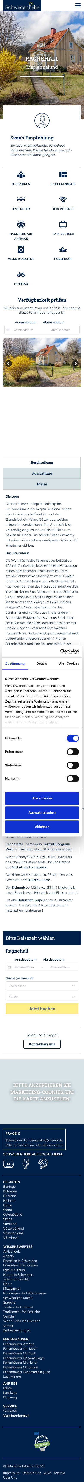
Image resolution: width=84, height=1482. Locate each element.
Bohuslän (10, 1191)
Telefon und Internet (18, 1307)
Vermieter (10, 1411)
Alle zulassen (42, 798)
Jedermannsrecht (15, 1279)
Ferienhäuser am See (18, 1344)
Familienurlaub (14, 1270)
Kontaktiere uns (42, 1044)
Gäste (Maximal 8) (19, 978)
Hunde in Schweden (18, 1274)
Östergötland (12, 1214)
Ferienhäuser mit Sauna (20, 1367)
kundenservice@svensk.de (43, 1140)
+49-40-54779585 (49, 1145)
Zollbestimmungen (16, 1330)
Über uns (10, 1477)
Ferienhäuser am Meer (19, 1348)
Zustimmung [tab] (15, 663)
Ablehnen (42, 827)
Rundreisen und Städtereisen (24, 1293)
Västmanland (13, 1233)
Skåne (7, 1219)
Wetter (8, 1326)
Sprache (9, 1302)
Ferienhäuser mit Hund (20, 1362)
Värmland (10, 1238)
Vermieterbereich (16, 1415)
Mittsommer (11, 1288)
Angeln (8, 1256)
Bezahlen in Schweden (20, 1261)
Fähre (7, 1388)
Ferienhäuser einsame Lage (23, 1358)
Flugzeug (10, 1397)
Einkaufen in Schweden (20, 1265)
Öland (7, 1210)
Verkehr (8, 1316)
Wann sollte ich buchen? (21, 1321)
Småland (9, 1224)
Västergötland (13, 1228)
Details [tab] (41, 663)
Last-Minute (12, 1376)
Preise (42, 484)
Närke (7, 1205)
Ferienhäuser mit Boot (19, 1353)
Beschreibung (42, 462)
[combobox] (23, 330)
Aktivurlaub (11, 1251)
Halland (9, 1201)
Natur (7, 1284)
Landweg (10, 1392)
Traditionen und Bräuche (21, 1312)
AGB (47, 1473)
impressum (11, 1473)
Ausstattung (42, 473)
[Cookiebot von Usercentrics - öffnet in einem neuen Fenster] (60, 651)
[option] (42, 362)
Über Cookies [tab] (68, 663)
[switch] (73, 751)
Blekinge (9, 1186)
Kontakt (59, 1473)
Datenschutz (31, 1473)
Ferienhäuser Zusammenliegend (26, 1372)
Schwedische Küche (17, 1298)
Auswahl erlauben (42, 812)
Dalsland (9, 1196)
